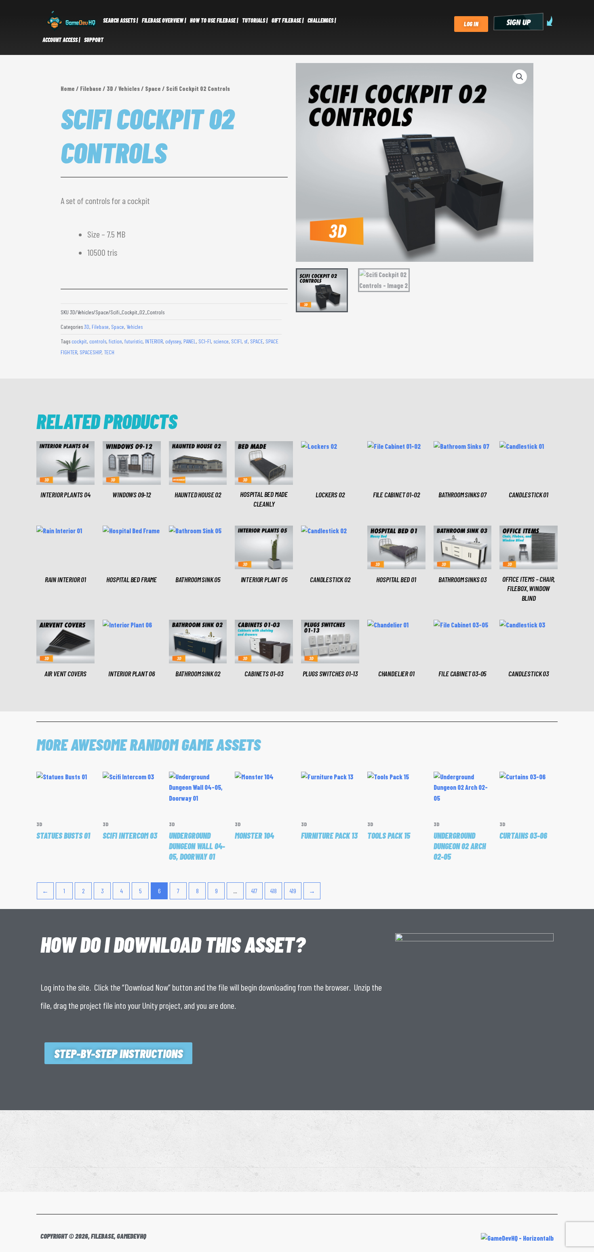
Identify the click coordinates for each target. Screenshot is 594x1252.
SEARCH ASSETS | (120, 20)
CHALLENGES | (322, 20)
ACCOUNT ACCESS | (61, 39)
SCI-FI (204, 341)
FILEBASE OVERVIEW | (164, 20)
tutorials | (255, 20)
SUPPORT (93, 39)
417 (254, 890)
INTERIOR (154, 341)
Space (153, 88)
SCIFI (236, 341)
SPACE (256, 341)
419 (292, 890)
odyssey (173, 341)
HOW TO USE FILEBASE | (214, 20)
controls (97, 341)
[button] (519, 76)
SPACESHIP (90, 352)
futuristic (133, 341)
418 (273, 890)
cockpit (79, 341)
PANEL (189, 341)
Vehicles (129, 88)
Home (68, 88)
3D (110, 88)
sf (246, 341)
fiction (115, 341)
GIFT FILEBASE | (287, 20)
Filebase (90, 88)
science (221, 341)
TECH (109, 352)
